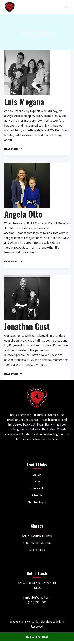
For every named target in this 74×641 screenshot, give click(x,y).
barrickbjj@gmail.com (37, 597)
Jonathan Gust (27, 326)
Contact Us (37, 488)
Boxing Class (37, 549)
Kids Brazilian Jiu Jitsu (37, 542)
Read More (13, 149)
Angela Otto (23, 214)
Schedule (37, 495)
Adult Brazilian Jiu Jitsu (37, 536)
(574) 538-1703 (37, 602)
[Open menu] (66, 7)
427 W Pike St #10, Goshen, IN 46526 (37, 585)
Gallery (37, 474)
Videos (37, 481)
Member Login (37, 502)
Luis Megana (24, 102)
